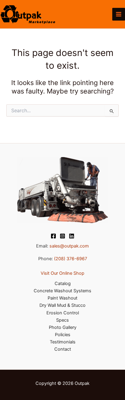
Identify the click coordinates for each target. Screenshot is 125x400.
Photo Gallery (62, 327)
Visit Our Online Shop (62, 273)
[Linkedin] (71, 236)
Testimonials (63, 342)
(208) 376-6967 (70, 258)
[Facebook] (53, 236)
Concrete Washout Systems (62, 290)
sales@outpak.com (69, 246)
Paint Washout (62, 298)
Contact (62, 349)
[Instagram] (62, 236)
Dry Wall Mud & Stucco (62, 305)
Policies (62, 334)
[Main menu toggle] (118, 14)
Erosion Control (62, 313)
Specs (62, 320)
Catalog (63, 283)
